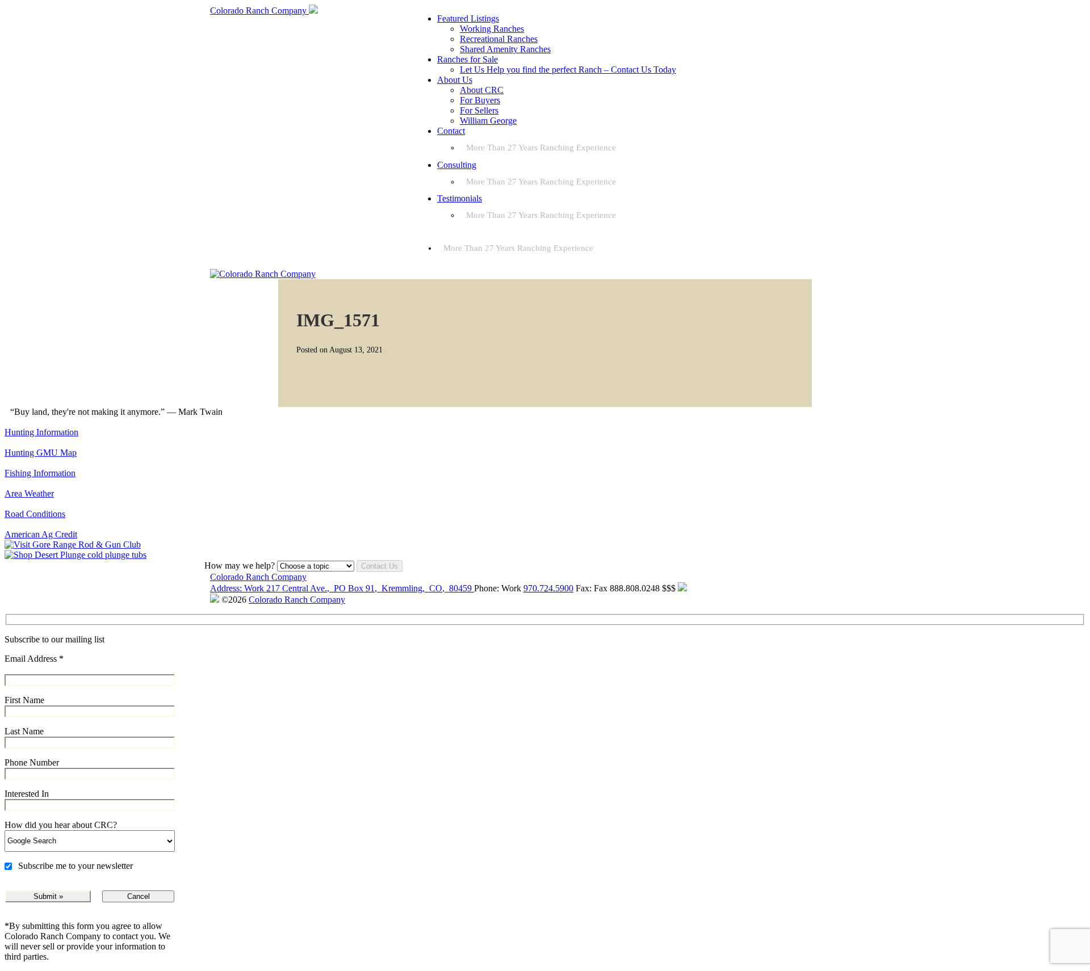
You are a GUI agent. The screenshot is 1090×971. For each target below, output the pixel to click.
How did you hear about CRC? (61, 825)
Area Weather (29, 493)
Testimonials (459, 198)
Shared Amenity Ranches (505, 49)
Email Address (34, 658)
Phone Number (32, 762)
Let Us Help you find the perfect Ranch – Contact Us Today (568, 69)
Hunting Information (41, 432)
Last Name (24, 731)
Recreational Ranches (499, 39)
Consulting (456, 165)
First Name (24, 700)
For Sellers (479, 110)
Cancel (138, 896)
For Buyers (480, 100)
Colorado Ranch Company (258, 577)
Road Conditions (35, 514)
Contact (451, 131)
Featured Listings (468, 18)
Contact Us (379, 566)
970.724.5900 (548, 588)
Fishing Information (40, 473)
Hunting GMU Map (41, 452)
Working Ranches (492, 28)
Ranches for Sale (467, 59)
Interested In (27, 793)
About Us (454, 80)
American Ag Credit (41, 534)
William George (488, 120)
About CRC (482, 90)
